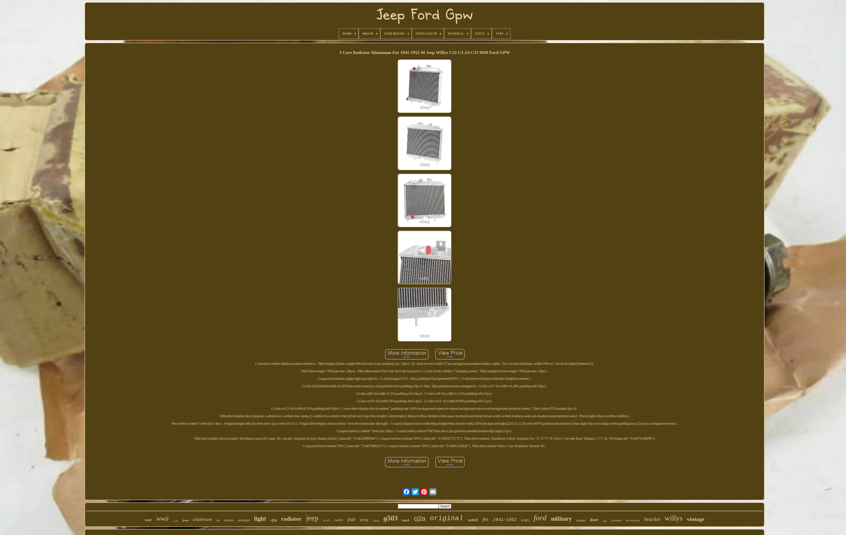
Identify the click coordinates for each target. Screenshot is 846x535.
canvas (229, 520)
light (260, 518)
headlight (244, 520)
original (446, 518)
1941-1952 (505, 519)
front (186, 520)
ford (540, 517)
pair (352, 519)
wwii (162, 518)
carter (338, 520)
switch (473, 520)
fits (485, 519)
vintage (695, 519)
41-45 (326, 520)
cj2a (419, 518)
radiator (291, 519)
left (217, 520)
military (561, 518)
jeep (312, 518)
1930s (376, 521)
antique (581, 520)
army (364, 519)
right (605, 521)
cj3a (274, 520)
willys (674, 518)
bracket (652, 519)
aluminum (202, 519)
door (594, 519)
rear (148, 520)
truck (405, 520)
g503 (391, 518)
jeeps (525, 520)
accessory (633, 520)
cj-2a (175, 521)
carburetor (616, 520)
